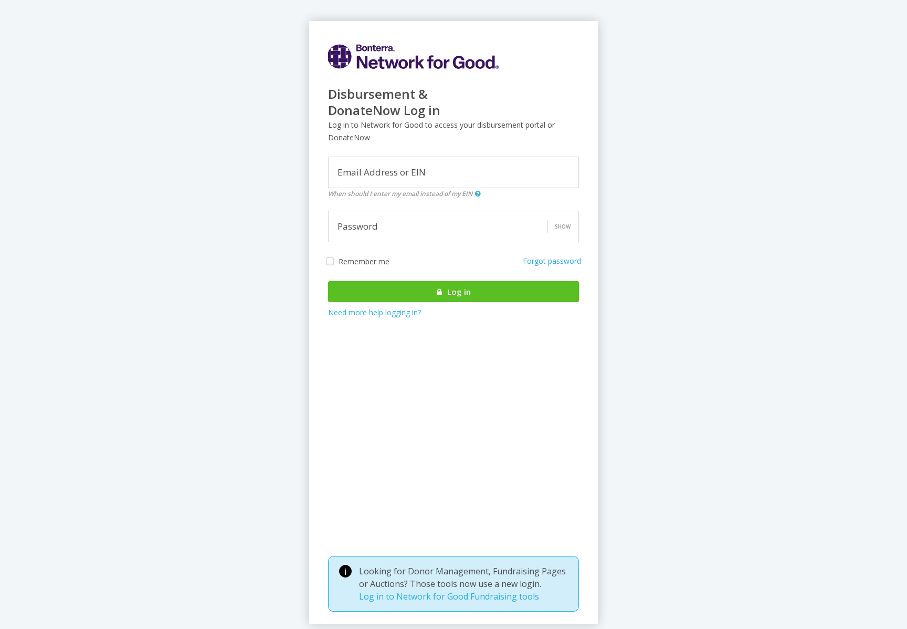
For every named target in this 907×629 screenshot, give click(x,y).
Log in (458, 291)
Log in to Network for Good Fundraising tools (449, 596)
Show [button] (563, 226)
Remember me (364, 261)
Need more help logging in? (374, 312)
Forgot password (552, 261)
